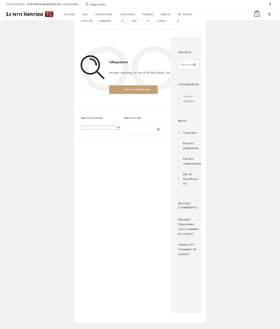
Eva (85, 14)
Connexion (190, 132)
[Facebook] (270, 4)
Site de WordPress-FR (191, 179)
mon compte (70, 4)
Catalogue (127, 14)
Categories (105, 20)
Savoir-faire (103, 14)
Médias (166, 14)
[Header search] (269, 14)
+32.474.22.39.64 (15, 4)
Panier (187, 14)
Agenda (148, 14)
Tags (134, 20)
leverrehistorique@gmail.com (44, 4)
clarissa (183, 244)
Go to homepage (137, 89)
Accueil (69, 14)
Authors (161, 20)
